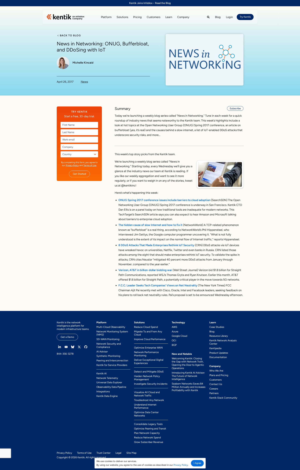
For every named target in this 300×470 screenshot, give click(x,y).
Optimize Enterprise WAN (148, 347)
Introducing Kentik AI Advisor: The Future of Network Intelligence (188, 376)
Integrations (103, 391)
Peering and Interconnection (112, 360)
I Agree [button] (197, 463)
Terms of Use (89, 165)
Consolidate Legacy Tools (148, 424)
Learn (168, 17)
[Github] (86, 347)
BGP (174, 344)
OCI (174, 340)
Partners (213, 393)
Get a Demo (67, 337)
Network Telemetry (107, 378)
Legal (118, 452)
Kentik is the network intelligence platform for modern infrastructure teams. (73, 326)
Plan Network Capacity (147, 432)
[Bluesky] (72, 347)
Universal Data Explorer (109, 382)
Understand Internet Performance (145, 406)
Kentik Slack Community (223, 397)
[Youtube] (66, 347)
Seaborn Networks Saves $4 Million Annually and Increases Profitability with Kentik (188, 387)
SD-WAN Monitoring (107, 339)
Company (183, 17)
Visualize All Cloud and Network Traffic (147, 394)
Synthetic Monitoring (108, 355)
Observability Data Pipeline (111, 386)
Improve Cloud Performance (149, 339)
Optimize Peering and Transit (150, 428)
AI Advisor (102, 351)
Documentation (218, 357)
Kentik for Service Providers (111, 365)
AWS (174, 326)
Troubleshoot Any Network (149, 400)
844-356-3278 (65, 353)
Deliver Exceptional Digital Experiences (148, 361)
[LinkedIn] (59, 347)
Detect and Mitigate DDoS (149, 371)
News (84, 81)
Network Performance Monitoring (146, 354)
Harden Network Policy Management (147, 378)
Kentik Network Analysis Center (223, 342)
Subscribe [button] (235, 108)
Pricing (137, 17)
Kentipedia (215, 348)
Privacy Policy (72, 165)
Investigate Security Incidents (150, 383)
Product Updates (218, 352)
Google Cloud (179, 335)
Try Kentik (245, 16)
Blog (218, 17)
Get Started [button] (79, 173)
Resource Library (218, 335)
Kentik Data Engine (107, 396)
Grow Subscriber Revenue (148, 442)
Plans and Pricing (218, 375)
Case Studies (216, 326)
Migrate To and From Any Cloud (148, 333)
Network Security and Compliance (108, 345)
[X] (79, 347)
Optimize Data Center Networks (146, 414)
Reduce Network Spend (147, 437)
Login (229, 17)
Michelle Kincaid (82, 62)
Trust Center (103, 452)
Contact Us (215, 384)
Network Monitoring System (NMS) (112, 333)
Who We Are (216, 370)
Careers (213, 388)
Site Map (131, 452)
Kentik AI (101, 373)
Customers (153, 17)
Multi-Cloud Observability (110, 326)
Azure (175, 331)
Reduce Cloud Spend (146, 326)
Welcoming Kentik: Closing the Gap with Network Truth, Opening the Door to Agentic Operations (188, 363)
